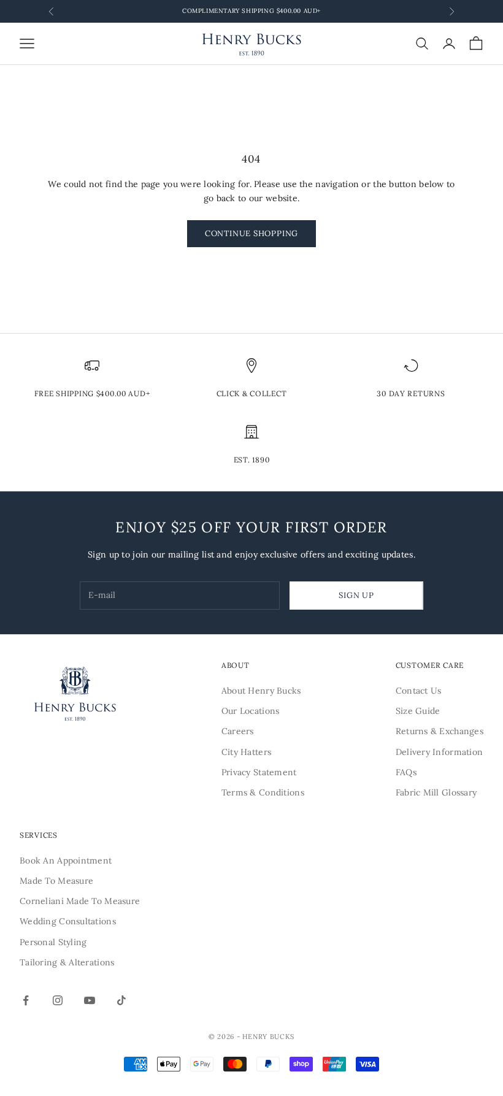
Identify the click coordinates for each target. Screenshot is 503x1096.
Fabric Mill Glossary (436, 792)
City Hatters (246, 751)
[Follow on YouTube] (89, 1000)
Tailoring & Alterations (67, 962)
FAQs (406, 772)
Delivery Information (439, 751)
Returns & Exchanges (439, 731)
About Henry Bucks (261, 690)
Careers (237, 731)
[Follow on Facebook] (26, 1000)
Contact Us (419, 690)
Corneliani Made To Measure (80, 900)
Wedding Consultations (68, 921)
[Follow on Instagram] (58, 1000)
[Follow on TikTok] (121, 1000)
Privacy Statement (259, 772)
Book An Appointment (66, 860)
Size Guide (418, 710)
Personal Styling (53, 942)
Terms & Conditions (262, 792)
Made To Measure (56, 880)
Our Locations (250, 710)
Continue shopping (251, 233)
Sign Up (356, 595)
